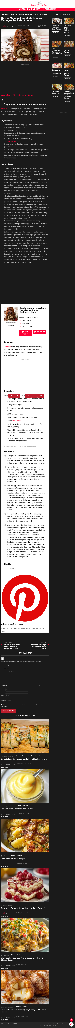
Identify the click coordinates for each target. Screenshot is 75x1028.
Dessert (19, 805)
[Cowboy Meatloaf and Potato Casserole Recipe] (69, 87)
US (17, 396)
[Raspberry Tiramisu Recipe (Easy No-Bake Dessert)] (25, 885)
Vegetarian (38, 755)
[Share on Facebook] (2, 100)
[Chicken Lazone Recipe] (69, 44)
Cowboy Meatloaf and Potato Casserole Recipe (69, 95)
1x (28, 396)
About (54, 1025)
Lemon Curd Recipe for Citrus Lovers (17, 809)
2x (34, 396)
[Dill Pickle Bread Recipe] (57, 87)
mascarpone (12, 141)
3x (41, 396)
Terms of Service (61, 1023)
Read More (5, 767)
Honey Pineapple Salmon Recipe (67, 72)
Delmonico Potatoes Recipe (13, 859)
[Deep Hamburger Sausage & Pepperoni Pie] (57, 44)
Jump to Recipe (6, 95)
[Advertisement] (25, 79)
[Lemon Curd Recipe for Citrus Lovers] (25, 786)
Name (3, 690)
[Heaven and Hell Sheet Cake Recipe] (57, 21)
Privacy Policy (51, 1023)
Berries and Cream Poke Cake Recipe (56, 71)
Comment (4, 685)
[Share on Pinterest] (6, 100)
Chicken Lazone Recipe (66, 50)
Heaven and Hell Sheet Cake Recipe (56, 27)
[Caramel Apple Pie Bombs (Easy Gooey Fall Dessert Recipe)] (25, 987)
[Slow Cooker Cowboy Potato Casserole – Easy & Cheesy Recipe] (25, 935)
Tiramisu (4, 109)
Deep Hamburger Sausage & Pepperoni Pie (57, 51)
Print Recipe (17, 95)
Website (3, 700)
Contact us (42, 1023)
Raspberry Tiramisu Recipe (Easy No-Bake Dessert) (23, 908)
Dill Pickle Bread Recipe (56, 92)
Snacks (30, 755)
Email (3, 695)
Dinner (18, 755)
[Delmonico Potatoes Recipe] (25, 835)
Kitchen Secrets (49, 9)
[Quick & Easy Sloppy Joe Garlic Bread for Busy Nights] (25, 736)
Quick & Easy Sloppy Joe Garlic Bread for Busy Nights (24, 759)
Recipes (22, 9)
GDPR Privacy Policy (45, 1025)
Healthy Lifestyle (34, 9)
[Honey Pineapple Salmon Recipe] (69, 65)
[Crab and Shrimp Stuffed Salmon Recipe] (69, 21)
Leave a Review (27, 95)
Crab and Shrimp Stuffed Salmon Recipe (67, 29)
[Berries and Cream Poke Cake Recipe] (57, 65)
